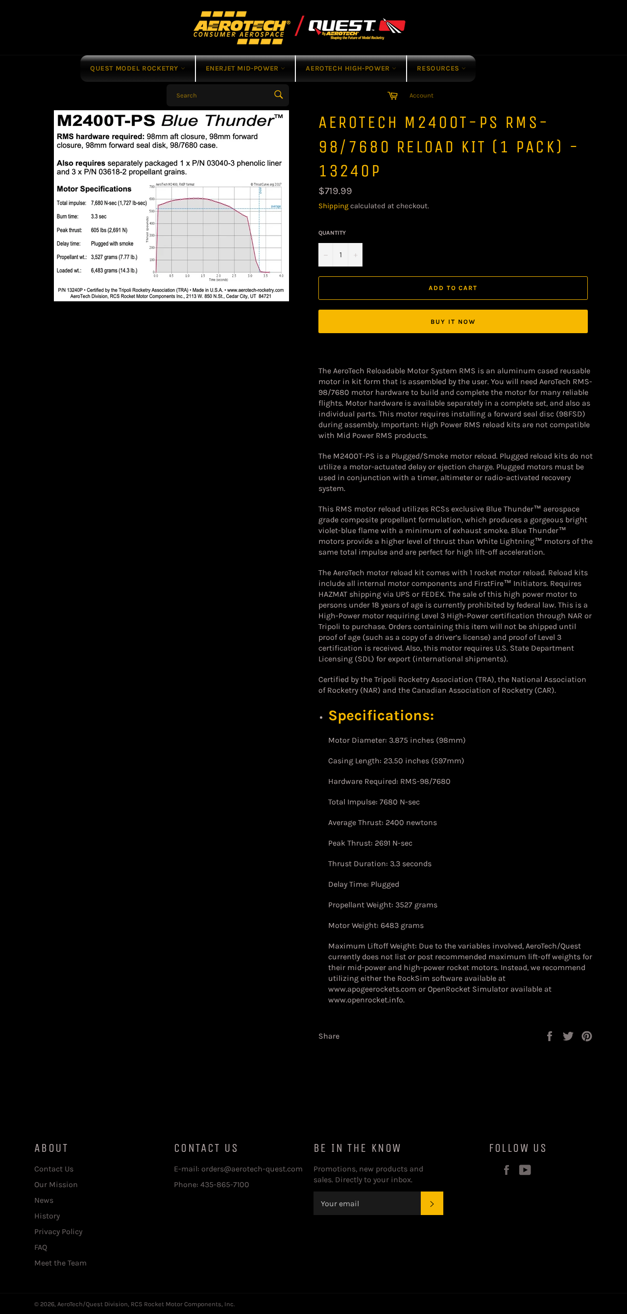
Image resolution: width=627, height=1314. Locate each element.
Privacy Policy (58, 1231)
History (47, 1215)
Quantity (332, 232)
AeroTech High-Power (349, 68)
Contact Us (53, 1168)
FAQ (40, 1247)
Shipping (333, 205)
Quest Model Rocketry (135, 68)
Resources (439, 68)
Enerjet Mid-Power (243, 68)
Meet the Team (60, 1262)
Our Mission (56, 1184)
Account (422, 95)
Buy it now (453, 321)
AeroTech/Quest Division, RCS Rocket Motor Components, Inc (145, 1304)
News (43, 1200)
